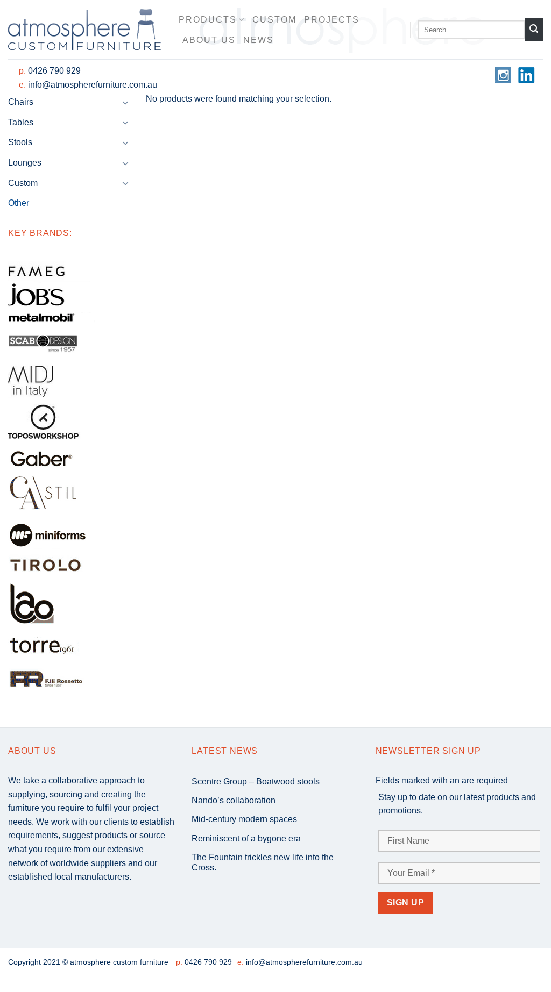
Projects (331, 19)
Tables (20, 122)
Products (208, 19)
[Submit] (534, 29)
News (258, 40)
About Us (209, 40)
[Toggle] (125, 102)
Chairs (20, 101)
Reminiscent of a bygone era (246, 838)
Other (18, 203)
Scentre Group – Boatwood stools (256, 781)
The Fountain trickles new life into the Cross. (263, 862)
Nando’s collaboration (234, 800)
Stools (20, 142)
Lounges (24, 162)
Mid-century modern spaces (244, 819)
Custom (274, 19)
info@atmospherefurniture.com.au (92, 84)
